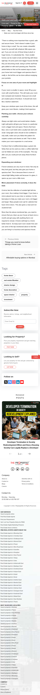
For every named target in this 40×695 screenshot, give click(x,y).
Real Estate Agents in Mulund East (11, 541)
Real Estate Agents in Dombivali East (12, 569)
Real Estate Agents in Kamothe (10, 549)
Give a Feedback (6, 692)
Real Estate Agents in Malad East (11, 596)
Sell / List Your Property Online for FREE (13, 522)
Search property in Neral (8, 640)
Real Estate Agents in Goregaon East (12, 591)
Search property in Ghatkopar (9, 654)
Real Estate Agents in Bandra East (11, 582)
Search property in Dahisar (9, 656)
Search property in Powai (8, 645)
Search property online (7, 514)
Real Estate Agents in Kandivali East (11, 593)
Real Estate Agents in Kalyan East (11, 571)
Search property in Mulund (9, 651)
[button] (29, 452)
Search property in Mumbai (9, 607)
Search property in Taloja (8, 665)
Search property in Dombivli (9, 618)
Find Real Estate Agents (8, 516)
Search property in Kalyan (8, 615)
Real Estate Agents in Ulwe (9, 560)
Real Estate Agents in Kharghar (10, 552)
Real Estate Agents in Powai (9, 544)
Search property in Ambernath (10, 670)
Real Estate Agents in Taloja (9, 558)
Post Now (10, 347)
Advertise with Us (27, 479)
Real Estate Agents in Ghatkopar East (12, 538)
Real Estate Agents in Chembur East (11, 536)
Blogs (3, 484)
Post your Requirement (7, 519)
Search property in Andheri (9, 623)
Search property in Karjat (8, 637)
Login (30, 3)
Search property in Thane (8, 610)
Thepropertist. (19, 506)
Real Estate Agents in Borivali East (11, 585)
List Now (10, 367)
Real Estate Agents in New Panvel (11, 555)
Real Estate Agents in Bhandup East (11, 533)
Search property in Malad (8, 648)
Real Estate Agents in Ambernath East (12, 563)
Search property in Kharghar (9, 634)
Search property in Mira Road (9, 643)
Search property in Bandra (8, 621)
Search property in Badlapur (9, 673)
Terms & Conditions (27, 484)
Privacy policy (26, 481)
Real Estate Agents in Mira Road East (12, 547)
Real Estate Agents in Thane (9, 602)
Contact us (5, 481)
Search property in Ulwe (8, 662)
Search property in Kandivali (9, 629)
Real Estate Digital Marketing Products (12, 525)
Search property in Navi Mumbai (10, 613)
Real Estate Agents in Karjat (9, 574)
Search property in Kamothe (9, 667)
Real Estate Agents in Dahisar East (11, 588)
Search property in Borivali (9, 626)
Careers (4, 486)
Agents (18, 3)
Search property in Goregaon (9, 678)
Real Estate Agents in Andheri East (11, 580)
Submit (20, 326)
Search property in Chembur (9, 659)
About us (4, 479)
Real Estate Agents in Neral (9, 577)
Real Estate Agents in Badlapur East (11, 566)
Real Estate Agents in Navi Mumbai (11, 599)
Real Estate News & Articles (9, 528)
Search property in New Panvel (10, 632)
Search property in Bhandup (9, 676)
